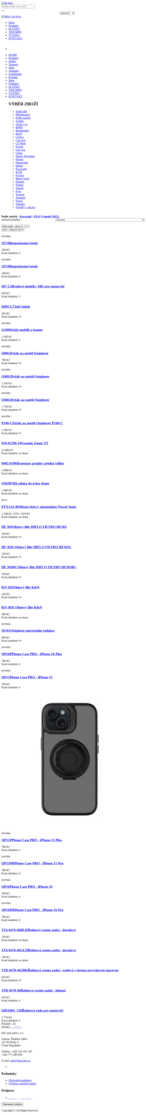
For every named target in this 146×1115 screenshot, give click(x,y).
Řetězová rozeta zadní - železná (33, 990)
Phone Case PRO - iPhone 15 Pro (32, 863)
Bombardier (22, 130)
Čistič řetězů (15, 306)
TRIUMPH (15, 32)
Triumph (20, 197)
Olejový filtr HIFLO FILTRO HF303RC (39, 567)
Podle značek (23, 117)
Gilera (19, 152)
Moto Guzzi (22, 178)
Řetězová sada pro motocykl (32, 1010)
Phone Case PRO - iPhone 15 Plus (31, 840)
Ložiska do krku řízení (25, 483)
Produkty (14, 25)
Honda (19, 159)
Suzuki (20, 188)
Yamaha (20, 204)
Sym (18, 191)
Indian (19, 165)
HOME (13, 54)
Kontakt (13, 77)
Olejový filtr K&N (20, 587)
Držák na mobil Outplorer (24, 353)
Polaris (19, 184)
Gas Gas (20, 149)
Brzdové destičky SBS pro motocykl (32, 286)
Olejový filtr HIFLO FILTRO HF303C (36, 547)
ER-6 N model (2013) (46, 216)
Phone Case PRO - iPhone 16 (27, 887)
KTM (19, 172)
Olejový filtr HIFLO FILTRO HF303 (34, 527)
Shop (11, 22)
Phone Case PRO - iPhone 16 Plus (31, 654)
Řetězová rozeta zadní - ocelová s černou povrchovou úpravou (60, 970)
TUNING (14, 35)
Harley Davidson (25, 156)
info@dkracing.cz (20, 1060)
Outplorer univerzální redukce (27, 630)
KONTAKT (16, 38)
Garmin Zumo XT (24, 443)
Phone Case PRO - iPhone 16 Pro (32, 910)
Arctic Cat (21, 124)
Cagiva (20, 137)
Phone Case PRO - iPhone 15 (27, 677)
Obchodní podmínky (20, 1080)
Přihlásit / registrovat (20, 48)
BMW (19, 127)
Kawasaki (21, 168)
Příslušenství (23, 114)
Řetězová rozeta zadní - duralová (38, 930)
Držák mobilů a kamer (22, 330)
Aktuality (14, 70)
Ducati (19, 146)
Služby (12, 61)
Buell (19, 133)
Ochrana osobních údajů (22, 1083)
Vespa (19, 200)
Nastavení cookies (12, 1104)
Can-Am (20, 140)
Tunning (13, 64)
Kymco (20, 175)
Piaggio (20, 181)
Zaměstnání (15, 74)
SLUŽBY (14, 28)
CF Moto (21, 143)
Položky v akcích (25, 207)
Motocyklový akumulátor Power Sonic (38, 507)
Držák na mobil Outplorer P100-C (32, 423)
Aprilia (20, 121)
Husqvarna (22, 162)
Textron (20, 194)
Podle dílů (21, 111)
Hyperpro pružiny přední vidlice (32, 463)
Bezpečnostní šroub (19, 243)
